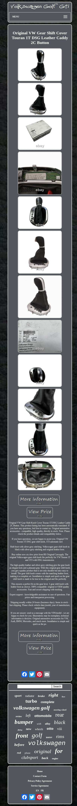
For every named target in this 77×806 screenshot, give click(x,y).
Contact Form (40, 776)
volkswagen (46, 743)
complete (47, 702)
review (19, 716)
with (39, 723)
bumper (24, 722)
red (19, 752)
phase (27, 752)
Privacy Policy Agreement (40, 781)
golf (37, 735)
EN (37, 790)
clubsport (29, 757)
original (42, 751)
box (63, 696)
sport (18, 696)
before (19, 745)
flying (20, 730)
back (45, 758)
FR (42, 790)
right (53, 695)
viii (59, 729)
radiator (29, 696)
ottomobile (43, 716)
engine (55, 758)
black (59, 722)
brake (41, 696)
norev (49, 737)
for (59, 751)
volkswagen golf (31, 708)
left (28, 715)
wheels (39, 729)
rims (60, 736)
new (28, 729)
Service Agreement (40, 785)
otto (50, 728)
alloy (47, 723)
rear (59, 715)
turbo (31, 701)
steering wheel (60, 710)
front (22, 735)
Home (40, 771)
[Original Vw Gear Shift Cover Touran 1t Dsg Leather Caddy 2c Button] (40, 65)
